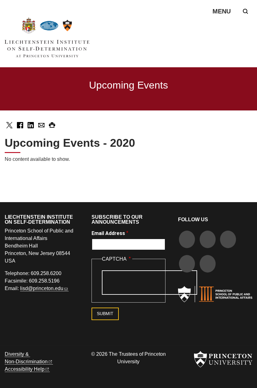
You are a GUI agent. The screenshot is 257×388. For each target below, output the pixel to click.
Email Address (108, 233)
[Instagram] (228, 240)
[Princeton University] (223, 359)
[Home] (47, 40)
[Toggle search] (245, 11)
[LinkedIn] (187, 264)
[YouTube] (208, 264)
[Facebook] (187, 240)
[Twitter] (208, 240)
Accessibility (25, 369)
